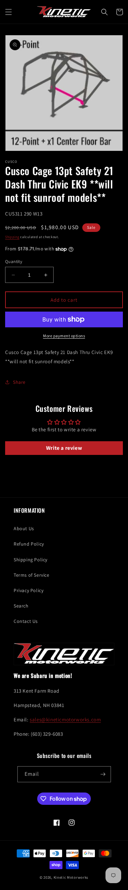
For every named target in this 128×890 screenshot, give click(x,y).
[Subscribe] (103, 774)
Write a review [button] (64, 447)
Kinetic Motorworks (71, 877)
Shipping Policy (30, 560)
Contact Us (26, 621)
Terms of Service (31, 575)
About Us (24, 528)
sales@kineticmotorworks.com (65, 719)
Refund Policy (29, 544)
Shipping (12, 237)
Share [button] (19, 382)
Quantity (13, 261)
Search (21, 606)
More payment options (64, 335)
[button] (8, 11)
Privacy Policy (28, 590)
